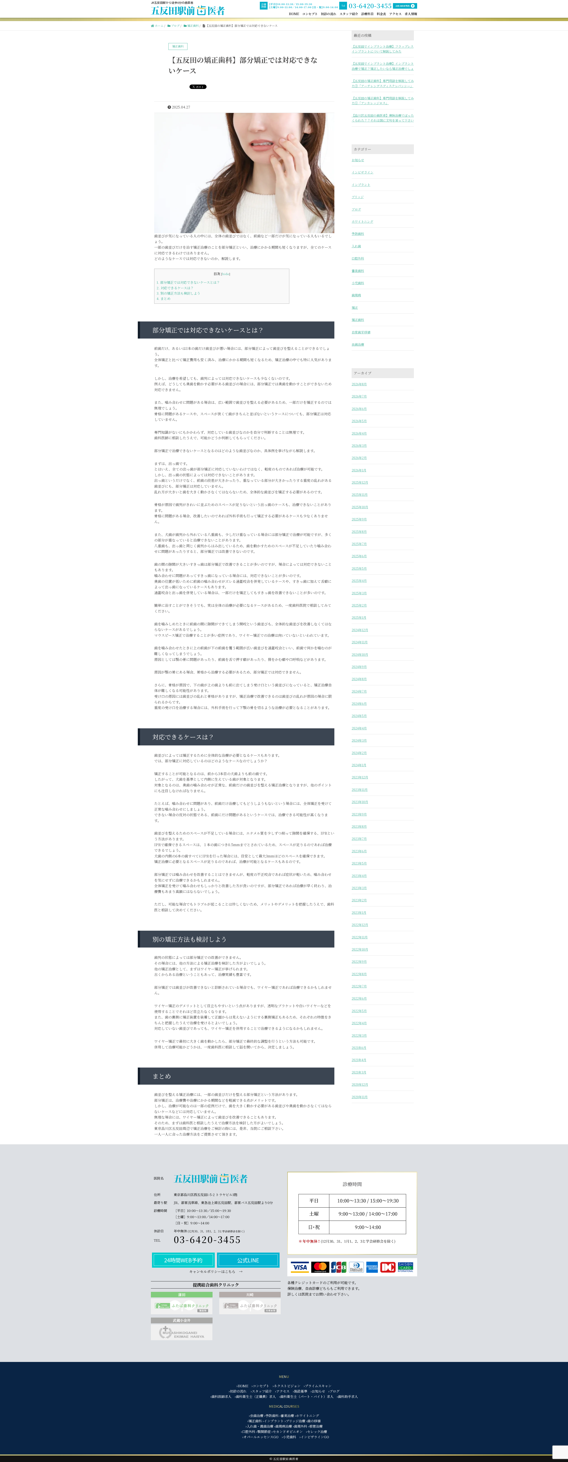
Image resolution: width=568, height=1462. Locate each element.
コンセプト (310, 14)
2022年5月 (359, 1011)
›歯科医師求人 (220, 1396)
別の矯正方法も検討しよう (178, 293)
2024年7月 (359, 691)
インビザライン (362, 172)
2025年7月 (359, 544)
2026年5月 (359, 421)
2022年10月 (360, 949)
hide (225, 274)
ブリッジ (358, 197)
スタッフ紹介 (348, 14)
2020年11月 (360, 1097)
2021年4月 (359, 1060)
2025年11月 (360, 494)
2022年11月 (360, 937)
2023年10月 (360, 802)
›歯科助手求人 (347, 1396)
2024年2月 (359, 753)
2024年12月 (360, 630)
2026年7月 (359, 396)
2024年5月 (359, 715)
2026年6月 (359, 408)
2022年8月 (359, 974)
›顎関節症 (263, 1431)
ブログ (356, 209)
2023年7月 (359, 838)
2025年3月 (359, 593)
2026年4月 (359, 433)
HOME (294, 14)
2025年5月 (359, 568)
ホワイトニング (362, 221)
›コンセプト (260, 1385)
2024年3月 (359, 740)
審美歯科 (358, 270)
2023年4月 (359, 875)
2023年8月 (359, 826)
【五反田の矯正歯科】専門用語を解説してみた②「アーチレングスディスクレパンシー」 (383, 83)
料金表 (381, 14)
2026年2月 (359, 457)
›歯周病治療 (283, 1426)
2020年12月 (360, 1084)
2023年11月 (360, 789)
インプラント (361, 184)
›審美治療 (287, 1415)
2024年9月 (359, 666)
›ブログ (333, 1391)
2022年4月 (359, 1023)
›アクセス (282, 1391)
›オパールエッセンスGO (260, 1436)
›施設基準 (300, 1391)
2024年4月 (359, 728)
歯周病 (356, 295)
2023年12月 (360, 777)
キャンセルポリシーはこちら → (216, 1271)
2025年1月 (359, 617)
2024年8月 (359, 679)
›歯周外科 (300, 1426)
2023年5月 (359, 863)
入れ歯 (356, 246)
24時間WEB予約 (183, 1260)
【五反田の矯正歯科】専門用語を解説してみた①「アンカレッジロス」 (383, 100)
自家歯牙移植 (361, 332)
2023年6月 (359, 851)
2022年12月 (360, 924)
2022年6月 (359, 998)
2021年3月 (359, 1072)
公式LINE (248, 1260)
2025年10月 (360, 507)
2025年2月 (359, 605)
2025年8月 (359, 531)
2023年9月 (359, 814)
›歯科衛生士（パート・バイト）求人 (306, 1396)
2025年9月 (359, 519)
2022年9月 (359, 961)
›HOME (242, 1385)
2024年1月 (359, 765)
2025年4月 (359, 580)
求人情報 (411, 14)
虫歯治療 (358, 344)
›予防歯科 (271, 1415)
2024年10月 (360, 654)
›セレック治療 (316, 1431)
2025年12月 (360, 482)
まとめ (163, 298)
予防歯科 (358, 233)
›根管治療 (315, 1426)
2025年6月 (359, 556)
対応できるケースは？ (175, 288)
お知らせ (358, 160)
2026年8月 (359, 384)
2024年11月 (360, 642)
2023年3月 (359, 888)
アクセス (395, 14)
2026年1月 (359, 470)
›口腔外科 (248, 1431)
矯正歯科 (358, 319)
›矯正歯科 (254, 1421)
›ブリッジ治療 (295, 1421)
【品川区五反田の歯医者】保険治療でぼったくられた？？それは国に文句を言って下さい (383, 117)
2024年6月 (359, 703)
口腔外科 (358, 258)
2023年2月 (359, 900)
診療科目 (367, 14)
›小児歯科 (289, 1436)
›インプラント (273, 1421)
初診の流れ (328, 14)
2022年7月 (359, 986)
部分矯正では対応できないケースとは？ (188, 282)
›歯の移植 (313, 1421)
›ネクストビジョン (286, 1385)
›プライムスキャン (317, 1385)
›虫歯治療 (256, 1415)
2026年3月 (359, 445)
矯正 (355, 307)
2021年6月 (359, 1047)
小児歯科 (358, 283)
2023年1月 (359, 912)
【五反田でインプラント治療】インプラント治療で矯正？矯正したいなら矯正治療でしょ (383, 66)
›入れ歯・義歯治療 (259, 1426)
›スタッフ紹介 (261, 1391)
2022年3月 (359, 1035)
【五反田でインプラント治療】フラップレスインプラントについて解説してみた (383, 48)
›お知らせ (318, 1391)
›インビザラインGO (314, 1436)
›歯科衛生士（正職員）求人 (255, 1396)
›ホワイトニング (307, 1415)
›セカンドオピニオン (287, 1431)
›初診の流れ (238, 1391)
